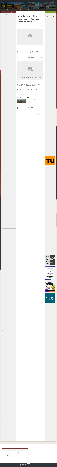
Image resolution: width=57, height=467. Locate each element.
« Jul (3, 459)
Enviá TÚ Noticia (19, 1)
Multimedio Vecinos (13, 1)
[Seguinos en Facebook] (8, 12)
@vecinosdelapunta (4, 439)
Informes (32, 1)
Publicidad (28, 1)
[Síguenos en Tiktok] (14, 12)
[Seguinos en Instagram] (11, 12)
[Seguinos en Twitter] (9, 12)
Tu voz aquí (36, 1)
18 (7, 455)
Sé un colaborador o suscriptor (44, 1)
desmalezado (22, 94)
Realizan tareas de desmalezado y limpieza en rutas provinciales (38, 112)
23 (25, 455)
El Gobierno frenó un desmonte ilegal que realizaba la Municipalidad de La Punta (20, 106)
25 (7, 456)
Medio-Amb (23, 12)
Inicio (2, 1)
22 (22, 455)
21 (18, 455)
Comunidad (19, 12)
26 (11, 456)
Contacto (24, 1)
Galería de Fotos (6, 1)
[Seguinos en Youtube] (12, 12)
